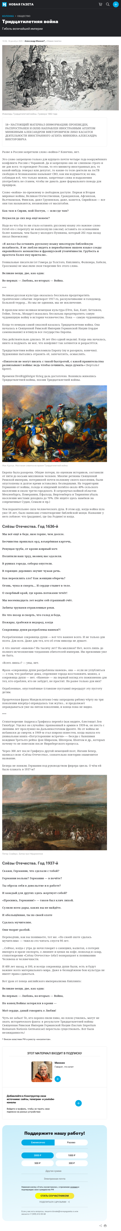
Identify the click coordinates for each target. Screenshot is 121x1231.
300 (71, 1163)
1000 (70, 1155)
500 (37, 1163)
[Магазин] (100, 4)
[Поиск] (107, 4)
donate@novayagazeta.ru (63, 1211)
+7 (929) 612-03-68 (37, 1214)
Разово (71, 1142)
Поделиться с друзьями (52, 1202)
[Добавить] (116, 4)
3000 (36, 1155)
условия (74, 1187)
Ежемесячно (38, 1142)
